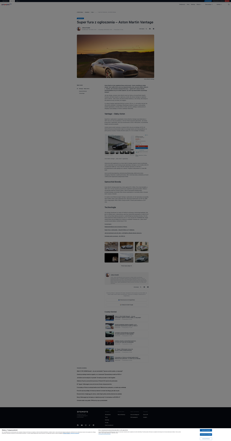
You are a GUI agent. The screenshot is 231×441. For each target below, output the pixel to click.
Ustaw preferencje (206, 438)
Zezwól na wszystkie (206, 430)
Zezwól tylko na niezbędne (206, 434)
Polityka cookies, (66, 433)
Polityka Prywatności (75, 433)
